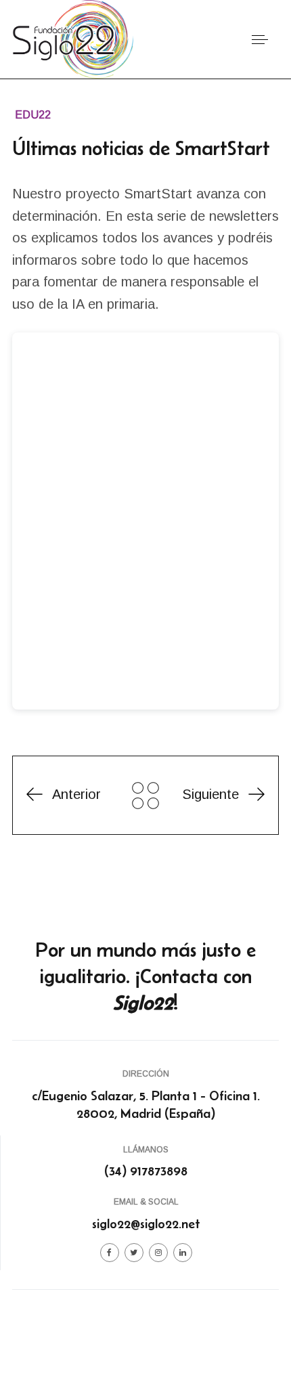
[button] (259, 39)
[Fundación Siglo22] (72, 38)
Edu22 (33, 115)
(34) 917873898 (145, 1170)
